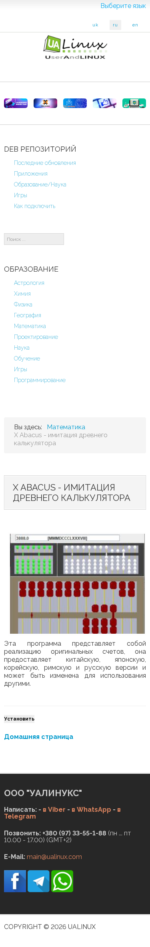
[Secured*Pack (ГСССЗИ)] (16, 103)
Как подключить (34, 206)
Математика (30, 326)
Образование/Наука (40, 184)
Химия (22, 293)
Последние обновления (45, 163)
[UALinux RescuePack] (134, 103)
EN (135, 25)
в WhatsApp (91, 809)
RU (115, 25)
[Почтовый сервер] (75, 103)
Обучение (27, 358)
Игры (20, 195)
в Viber (54, 809)
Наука (22, 347)
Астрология (29, 283)
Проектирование (36, 337)
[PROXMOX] (45, 103)
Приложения (31, 173)
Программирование (40, 380)
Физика (23, 304)
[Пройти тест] (104, 103)
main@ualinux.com (54, 857)
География (27, 315)
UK (95, 25)
